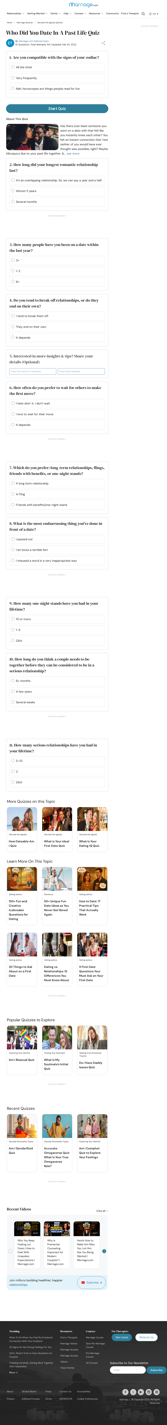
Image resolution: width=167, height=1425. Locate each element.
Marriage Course (94, 1337)
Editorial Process (30, 1398)
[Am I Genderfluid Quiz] (22, 1126)
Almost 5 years (26, 191)
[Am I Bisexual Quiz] (22, 1037)
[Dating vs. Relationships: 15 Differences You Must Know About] (57, 944)
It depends (23, 338)
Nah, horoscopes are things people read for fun (48, 89)
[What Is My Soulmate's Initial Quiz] (57, 1037)
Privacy (11, 1398)
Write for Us (146, 1337)
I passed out (24, 539)
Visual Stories (67, 1367)
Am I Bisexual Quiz (21, 1060)
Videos (64, 1361)
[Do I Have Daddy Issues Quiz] (92, 1037)
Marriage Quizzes (69, 1349)
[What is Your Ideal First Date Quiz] (57, 819)
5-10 (19, 761)
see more (73, 153)
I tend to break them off (32, 316)
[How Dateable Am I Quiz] (22, 819)
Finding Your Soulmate (54, 1053)
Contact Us (65, 1391)
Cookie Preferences (87, 1398)
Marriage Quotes (69, 1355)
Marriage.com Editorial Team (34, 41)
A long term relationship (32, 483)
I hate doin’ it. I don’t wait (33, 403)
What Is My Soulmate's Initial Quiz (56, 1064)
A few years (24, 692)
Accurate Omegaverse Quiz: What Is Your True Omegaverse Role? (57, 1157)
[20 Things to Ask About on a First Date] (22, 944)
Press (48, 1391)
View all (101, 1211)
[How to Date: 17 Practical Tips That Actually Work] (92, 879)
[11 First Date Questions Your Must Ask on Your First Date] (92, 944)
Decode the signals (18, 834)
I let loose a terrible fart (32, 550)
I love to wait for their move (34, 414)
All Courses (92, 1362)
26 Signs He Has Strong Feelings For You (30, 1347)
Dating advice (15, 894)
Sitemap (123, 1399)
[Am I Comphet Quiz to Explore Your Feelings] (92, 1126)
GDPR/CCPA (66, 1398)
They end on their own (31, 327)
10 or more (23, 619)
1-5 (18, 630)
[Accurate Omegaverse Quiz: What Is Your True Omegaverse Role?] (57, 1126)
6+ (17, 282)
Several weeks (25, 702)
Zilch (19, 641)
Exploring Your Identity (19, 1053)
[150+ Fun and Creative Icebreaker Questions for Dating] (22, 879)
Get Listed (122, 1337)
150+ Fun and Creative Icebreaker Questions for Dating (18, 910)
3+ (17, 260)
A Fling (20, 494)
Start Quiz (57, 108)
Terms (48, 1398)
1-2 (18, 271)
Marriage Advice (68, 1343)
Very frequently (26, 78)
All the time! (24, 67)
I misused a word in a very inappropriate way (46, 561)
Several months (26, 202)
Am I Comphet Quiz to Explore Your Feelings (90, 1152)
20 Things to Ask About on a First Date (20, 971)
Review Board (29, 1391)
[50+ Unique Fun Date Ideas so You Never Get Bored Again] (57, 879)
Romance (48, 894)
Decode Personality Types (21, 1141)
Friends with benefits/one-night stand (41, 505)
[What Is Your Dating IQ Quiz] (92, 819)
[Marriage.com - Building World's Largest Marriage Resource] (83, 7)
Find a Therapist (68, 1337)
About (10, 1391)
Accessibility (83, 1391)
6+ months (23, 681)
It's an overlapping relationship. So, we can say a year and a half (59, 180)
